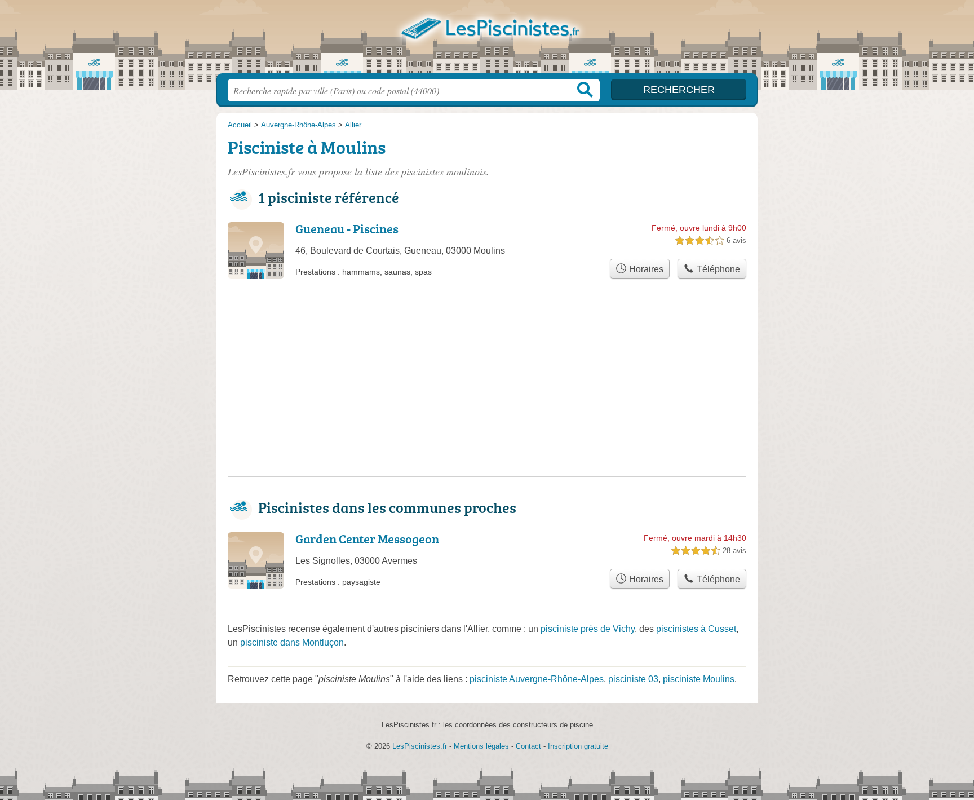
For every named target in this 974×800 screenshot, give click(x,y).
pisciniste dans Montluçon (292, 642)
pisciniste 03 (633, 679)
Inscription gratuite (578, 746)
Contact (528, 746)
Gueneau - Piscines (347, 228)
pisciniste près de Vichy (588, 629)
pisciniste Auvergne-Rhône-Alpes (537, 679)
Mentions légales (481, 746)
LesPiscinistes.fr (487, 40)
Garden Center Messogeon (367, 538)
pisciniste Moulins (698, 679)
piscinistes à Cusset (696, 629)
